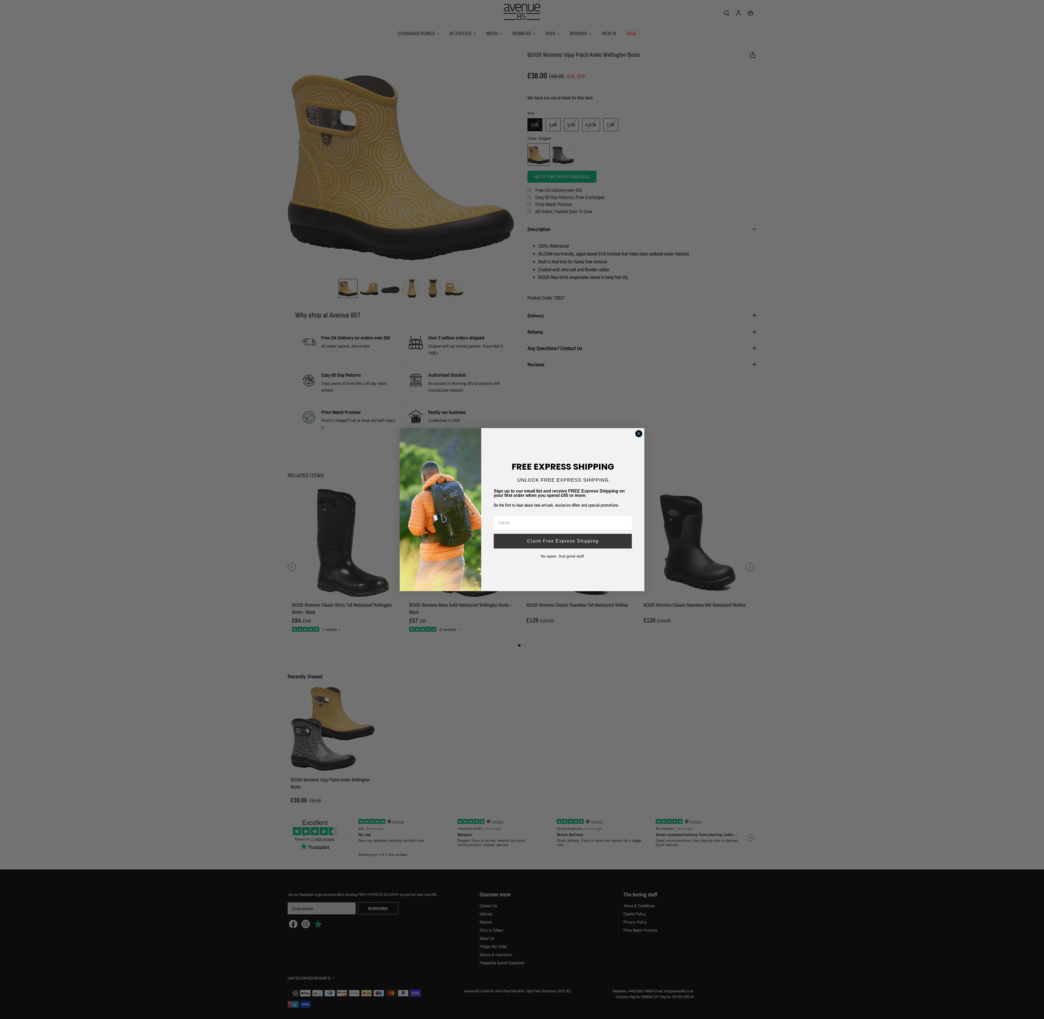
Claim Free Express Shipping (563, 541)
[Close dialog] (638, 433)
